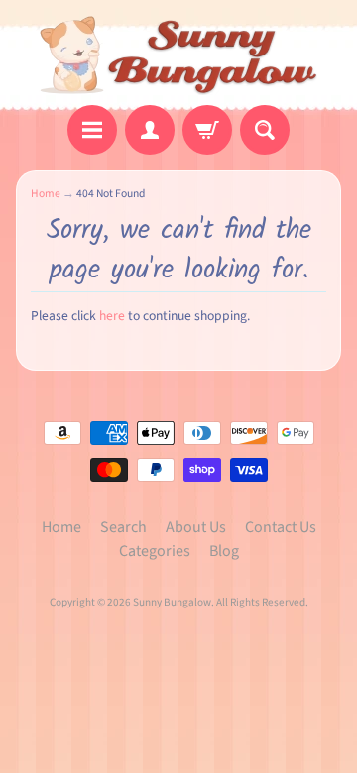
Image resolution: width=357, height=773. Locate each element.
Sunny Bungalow (172, 602)
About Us (196, 527)
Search (123, 527)
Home (45, 193)
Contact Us (280, 527)
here (112, 315)
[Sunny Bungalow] (179, 55)
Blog (224, 551)
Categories (154, 551)
